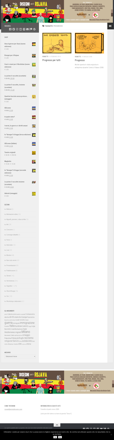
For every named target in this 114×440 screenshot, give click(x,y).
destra (6, 317)
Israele (6, 326)
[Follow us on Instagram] (17, 29)
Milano (26, 332)
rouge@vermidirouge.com (13, 409)
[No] (111, 434)
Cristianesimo (30, 314)
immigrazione (27, 322)
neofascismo (18, 335)
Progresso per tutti (51, 60)
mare (25, 329)
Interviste (9, 245)
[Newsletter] (27, 29)
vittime (28, 344)
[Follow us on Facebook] (10, 29)
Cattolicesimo (12, 314)
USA (19, 344)
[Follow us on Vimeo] (24, 29)
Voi (7, 296)
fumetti (17, 320)
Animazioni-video (12, 214)
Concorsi (9, 230)
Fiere (8, 240)
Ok (55, 437)
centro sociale (21, 314)
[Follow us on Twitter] (13, 29)
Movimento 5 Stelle (9, 335)
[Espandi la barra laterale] (110, 26)
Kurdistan (18, 326)
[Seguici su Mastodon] (34, 29)
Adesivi (8, 209)
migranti (18, 332)
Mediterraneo (9, 332)
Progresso (80, 60)
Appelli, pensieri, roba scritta (16, 219)
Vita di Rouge (10, 291)
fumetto (22, 320)
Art (7, 225)
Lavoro (25, 326)
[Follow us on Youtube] (20, 29)
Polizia (13, 338)
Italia (12, 325)
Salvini (16, 341)
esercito (18, 317)
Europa (24, 317)
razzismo (28, 337)
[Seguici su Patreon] (31, 29)
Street (8, 276)
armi (5, 314)
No (60, 437)
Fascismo (31, 317)
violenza (24, 344)
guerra (8, 323)
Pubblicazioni (10, 271)
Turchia (16, 344)
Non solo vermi (11, 260)
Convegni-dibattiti (12, 235)
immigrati (16, 323)
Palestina (7, 338)
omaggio (26, 335)
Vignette (45, 56)
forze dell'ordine (11, 320)
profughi (20, 338)
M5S (9, 329)
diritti (11, 317)
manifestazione (16, 329)
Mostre (8, 255)
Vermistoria (10, 281)
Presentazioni (11, 265)
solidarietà (27, 340)
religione (8, 341)
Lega (29, 326)
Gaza (26, 320)
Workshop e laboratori (13, 301)
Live (7, 250)
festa (5, 320)
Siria (20, 341)
